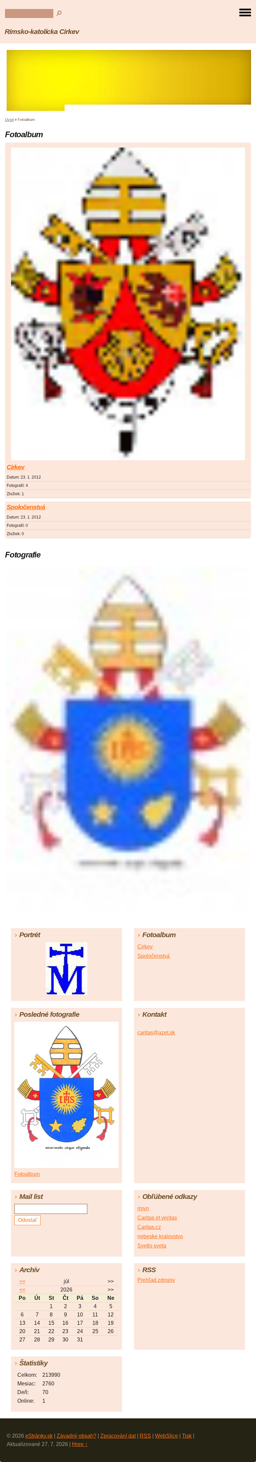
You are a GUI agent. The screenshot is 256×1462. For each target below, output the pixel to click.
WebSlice (166, 1436)
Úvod (9, 120)
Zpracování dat (118, 1436)
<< (22, 1281)
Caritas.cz (149, 1227)
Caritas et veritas (157, 1218)
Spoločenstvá (26, 507)
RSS (145, 1436)
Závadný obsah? (76, 1436)
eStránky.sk (39, 1436)
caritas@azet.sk (156, 1032)
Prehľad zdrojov (156, 1280)
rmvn (143, 1208)
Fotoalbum (27, 1174)
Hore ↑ (80, 1444)
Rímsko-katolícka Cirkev (42, 31)
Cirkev (15, 467)
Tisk (187, 1436)
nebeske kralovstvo (160, 1236)
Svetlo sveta (151, 1246)
